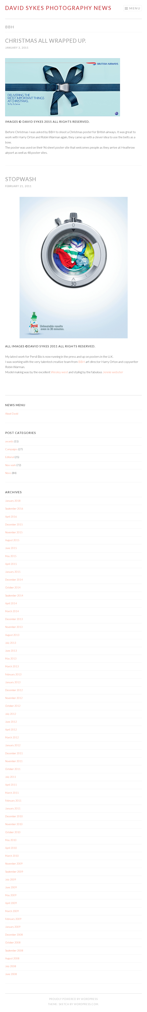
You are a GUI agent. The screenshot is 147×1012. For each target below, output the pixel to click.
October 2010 (12, 832)
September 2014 (14, 595)
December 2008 (14, 934)
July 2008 (10, 966)
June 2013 (11, 650)
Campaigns (11, 449)
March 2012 (12, 737)
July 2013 (10, 642)
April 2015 (11, 563)
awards (9, 441)
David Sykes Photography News (58, 8)
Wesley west (59, 372)
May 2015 (10, 556)
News (8, 473)
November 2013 (14, 626)
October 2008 (12, 942)
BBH (81, 361)
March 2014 (12, 611)
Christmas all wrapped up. (45, 40)
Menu (134, 8)
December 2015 (14, 524)
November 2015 (14, 532)
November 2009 (14, 863)
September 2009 (14, 871)
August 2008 (12, 958)
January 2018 (12, 500)
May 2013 (10, 658)
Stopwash (20, 179)
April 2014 (11, 603)
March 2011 (12, 792)
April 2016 (11, 516)
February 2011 (13, 800)
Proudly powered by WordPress (73, 999)
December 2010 (14, 816)
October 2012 (12, 705)
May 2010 (10, 840)
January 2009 (12, 926)
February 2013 (13, 674)
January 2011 (12, 808)
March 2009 (12, 911)
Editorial (9, 457)
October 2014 (12, 587)
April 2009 (11, 903)
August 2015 (12, 540)
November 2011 (14, 761)
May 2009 (10, 895)
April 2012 (11, 729)
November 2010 (14, 824)
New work (10, 465)
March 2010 (12, 855)
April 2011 (11, 784)
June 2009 (11, 887)
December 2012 (14, 690)
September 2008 (14, 950)
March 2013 (12, 666)
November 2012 (14, 697)
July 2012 (10, 713)
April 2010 (11, 847)
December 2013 (14, 619)
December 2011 (14, 753)
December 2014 (14, 579)
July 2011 (10, 776)
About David (11, 413)
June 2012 (11, 721)
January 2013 (12, 682)
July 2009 (10, 879)
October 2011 (12, 769)
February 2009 (13, 918)
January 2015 (12, 571)
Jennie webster (113, 372)
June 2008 (11, 974)
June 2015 (11, 548)
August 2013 (12, 634)
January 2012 (12, 745)
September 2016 (14, 508)
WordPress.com (86, 1004)
